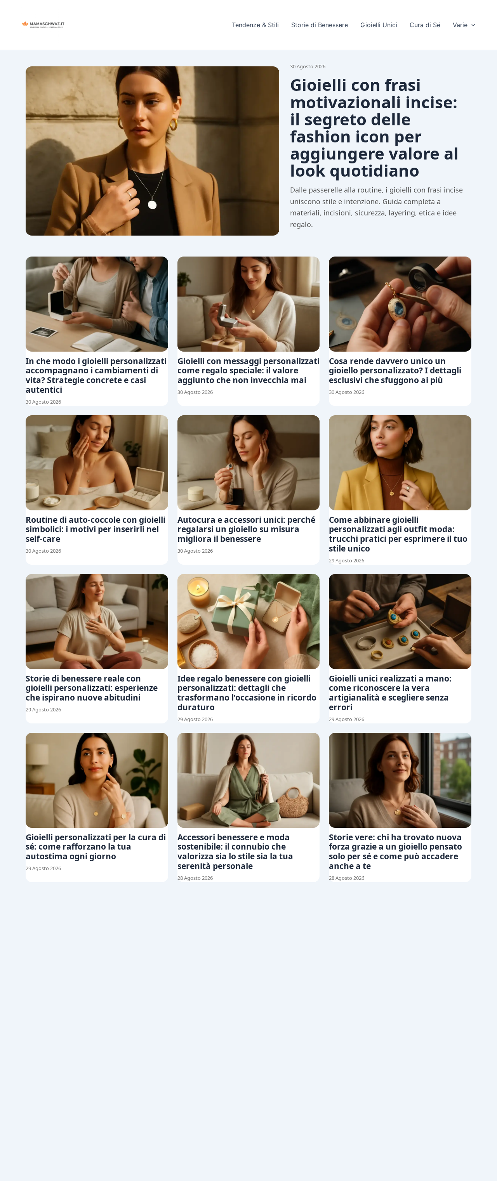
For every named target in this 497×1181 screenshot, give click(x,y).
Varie (460, 25)
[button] (471, 24)
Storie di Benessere (319, 25)
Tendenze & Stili (255, 25)
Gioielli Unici (378, 25)
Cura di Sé (425, 25)
